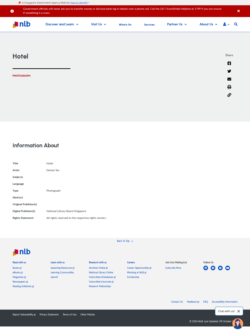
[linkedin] (207, 270)
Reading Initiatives (22, 286)
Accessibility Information (225, 301)
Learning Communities (62, 272)
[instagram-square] (221, 270)
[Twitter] (229, 73)
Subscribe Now (173, 267)
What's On (125, 24)
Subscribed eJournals (100, 281)
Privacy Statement (49, 314)
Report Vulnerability (23, 314)
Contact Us (177, 301)
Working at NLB (136, 272)
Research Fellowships (100, 286)
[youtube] (229, 270)
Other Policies (87, 314)
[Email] (229, 81)
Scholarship (133, 277)
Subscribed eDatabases (101, 277)
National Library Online (101, 272)
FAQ (205, 301)
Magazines (18, 277)
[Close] (243, 9)
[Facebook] (229, 65)
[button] (226, 24)
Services (149, 24)
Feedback (192, 301)
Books (16, 267)
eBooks (17, 272)
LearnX (54, 277)
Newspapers (19, 281)
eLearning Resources (62, 267)
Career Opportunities (138, 267)
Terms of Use (69, 314)
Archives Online (97, 267)
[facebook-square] (214, 270)
